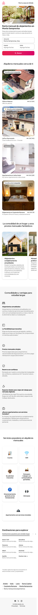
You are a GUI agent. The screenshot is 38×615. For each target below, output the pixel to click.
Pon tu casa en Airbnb (26, 3)
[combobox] (18, 41)
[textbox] (10, 47)
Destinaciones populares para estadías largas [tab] (16, 534)
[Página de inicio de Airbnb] (3, 3)
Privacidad (15, 606)
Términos (22, 606)
